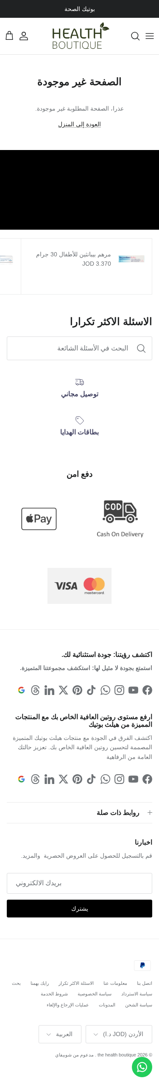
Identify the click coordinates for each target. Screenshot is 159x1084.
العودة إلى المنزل (79, 124)
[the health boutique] (79, 36)
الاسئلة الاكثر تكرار (76, 983)
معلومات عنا (115, 983)
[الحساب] (28, 36)
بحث (16, 983)
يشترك (79, 908)
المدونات (107, 1004)
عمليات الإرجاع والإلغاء (68, 1004)
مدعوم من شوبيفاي (74, 1054)
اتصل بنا (144, 983)
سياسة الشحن (138, 1004)
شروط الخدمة (54, 993)
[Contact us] (142, 1067)
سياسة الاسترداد (136, 993)
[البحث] (131, 36)
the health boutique (117, 1054)
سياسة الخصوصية (95, 993)
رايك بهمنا (40, 983)
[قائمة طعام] (149, 36)
